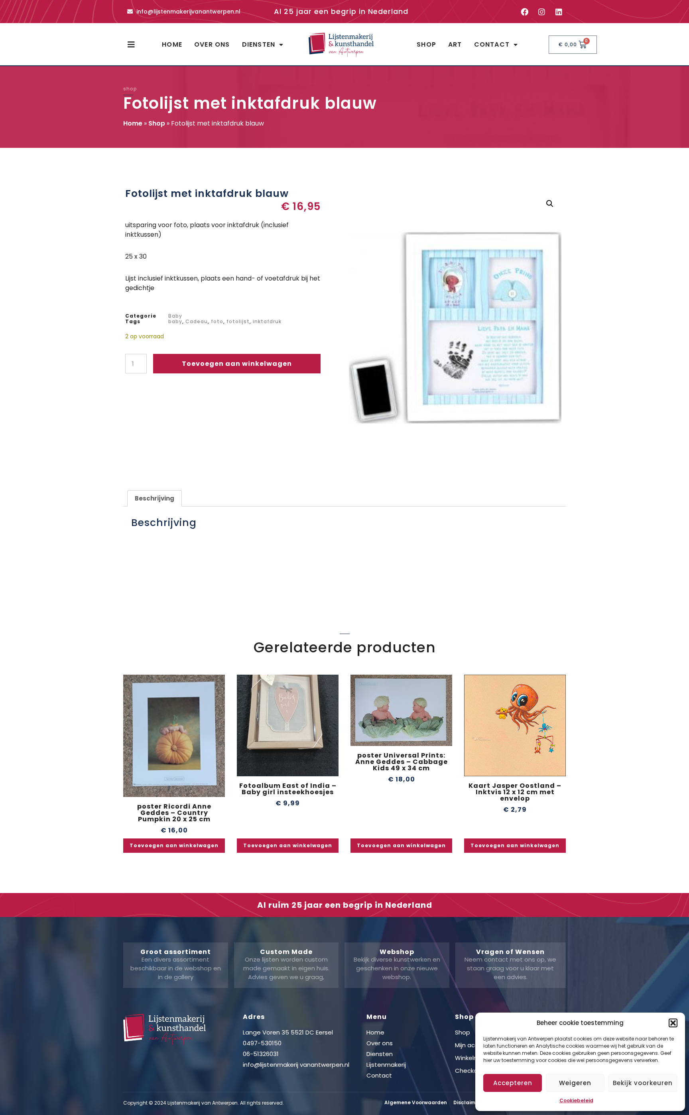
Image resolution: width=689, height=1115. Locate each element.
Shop (426, 44)
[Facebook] (524, 11)
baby (175, 321)
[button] (673, 1023)
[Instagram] (541, 11)
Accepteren (512, 1083)
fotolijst (238, 321)
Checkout (469, 1070)
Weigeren (575, 1083)
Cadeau (196, 321)
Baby (175, 315)
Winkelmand (473, 1058)
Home (172, 44)
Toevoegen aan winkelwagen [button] (174, 845)
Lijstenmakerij (386, 1064)
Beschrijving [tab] (154, 498)
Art (455, 44)
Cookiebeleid (576, 1100)
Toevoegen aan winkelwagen (237, 363)
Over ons (212, 44)
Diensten (259, 44)
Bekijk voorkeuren (643, 1083)
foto (217, 321)
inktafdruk (267, 321)
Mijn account (473, 1045)
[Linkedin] (558, 11)
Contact (492, 44)
